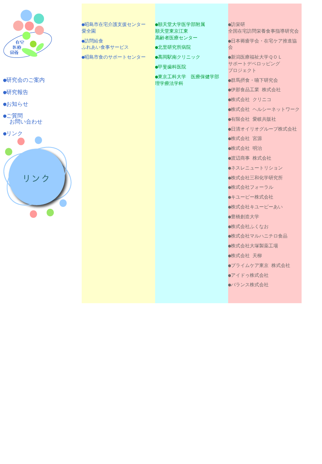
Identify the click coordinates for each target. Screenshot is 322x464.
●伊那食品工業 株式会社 (254, 89)
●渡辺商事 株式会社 (249, 158)
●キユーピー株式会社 (250, 197)
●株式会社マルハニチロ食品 (257, 236)
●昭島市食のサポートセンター (114, 57)
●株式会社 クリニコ (249, 99)
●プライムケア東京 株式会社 (259, 265)
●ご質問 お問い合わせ (22, 118)
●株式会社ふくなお (248, 226)
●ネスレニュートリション (255, 168)
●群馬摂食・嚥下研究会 (253, 80)
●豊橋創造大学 (243, 216)
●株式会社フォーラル (250, 187)
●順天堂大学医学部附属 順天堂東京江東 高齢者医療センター (180, 31)
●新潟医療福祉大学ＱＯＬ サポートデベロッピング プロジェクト (255, 63)
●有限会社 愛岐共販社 (252, 119)
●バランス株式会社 (248, 284)
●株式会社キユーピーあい (255, 207)
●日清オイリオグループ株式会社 (262, 129)
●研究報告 (15, 92)
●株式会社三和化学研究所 (255, 177)
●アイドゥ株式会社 (248, 275)
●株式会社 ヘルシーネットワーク (264, 109)
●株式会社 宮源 (245, 138)
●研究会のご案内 (24, 80)
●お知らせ (15, 104)
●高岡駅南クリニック (177, 57)
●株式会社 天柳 (245, 255)
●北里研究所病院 (173, 47)
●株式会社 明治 (245, 148)
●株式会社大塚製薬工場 (253, 246)
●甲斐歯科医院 (170, 67)
